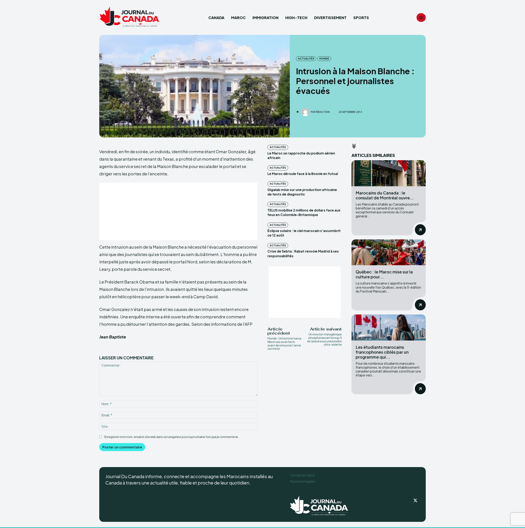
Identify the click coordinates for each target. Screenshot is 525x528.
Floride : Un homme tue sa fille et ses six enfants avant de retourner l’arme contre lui (284, 343)
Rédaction (323, 112)
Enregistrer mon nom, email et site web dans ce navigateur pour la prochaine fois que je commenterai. (171, 437)
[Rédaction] (306, 112)
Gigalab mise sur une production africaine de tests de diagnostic (302, 191)
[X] (415, 501)
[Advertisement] (178, 211)
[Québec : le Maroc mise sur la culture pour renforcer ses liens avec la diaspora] (389, 252)
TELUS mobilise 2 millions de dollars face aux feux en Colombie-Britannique (303, 212)
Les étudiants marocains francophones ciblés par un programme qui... (382, 351)
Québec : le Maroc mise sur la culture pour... (384, 274)
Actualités (306, 58)
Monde (324, 58)
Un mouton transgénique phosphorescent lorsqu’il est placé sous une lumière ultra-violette (324, 339)
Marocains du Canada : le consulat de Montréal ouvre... (385, 195)
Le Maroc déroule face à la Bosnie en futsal (302, 173)
